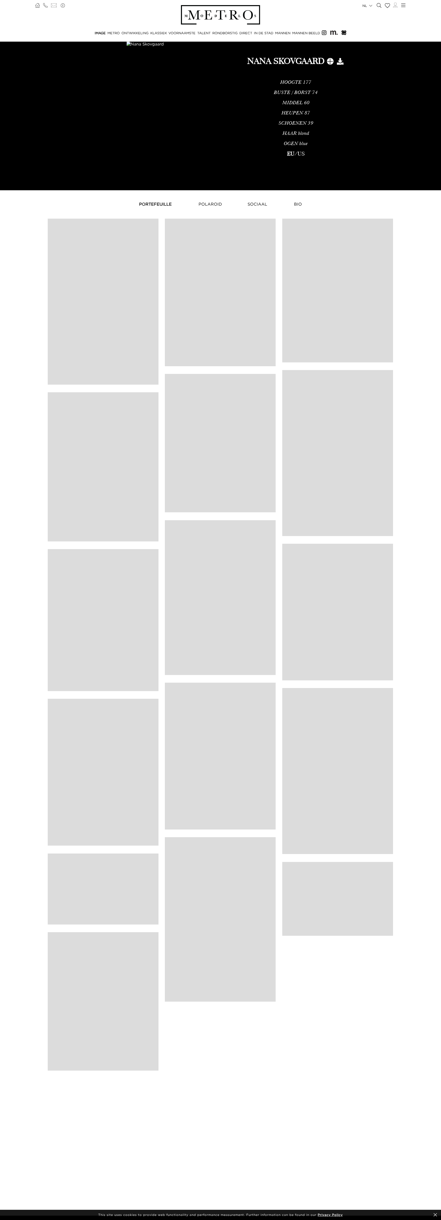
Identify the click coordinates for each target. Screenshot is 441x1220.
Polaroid (210, 204)
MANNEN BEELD (306, 33)
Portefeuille (155, 204)
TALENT (204, 33)
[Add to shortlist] (330, 62)
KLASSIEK (158, 33)
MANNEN (282, 33)
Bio (298, 204)
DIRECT (245, 33)
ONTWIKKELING (135, 33)
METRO (113, 33)
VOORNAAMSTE (181, 33)
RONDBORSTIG (225, 33)
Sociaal (257, 204)
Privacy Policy (330, 1214)
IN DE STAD (263, 33)
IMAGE (100, 33)
